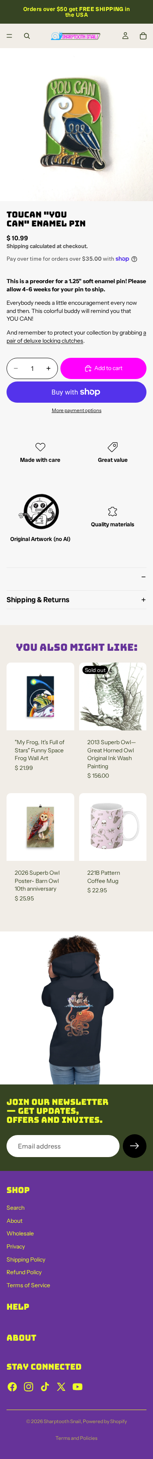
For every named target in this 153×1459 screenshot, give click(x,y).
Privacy (16, 1246)
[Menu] (9, 36)
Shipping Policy (26, 1259)
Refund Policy (24, 1272)
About (14, 1220)
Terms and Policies (76, 1438)
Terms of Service (28, 1285)
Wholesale (20, 1233)
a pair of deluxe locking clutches (76, 336)
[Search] (27, 36)
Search (15, 1207)
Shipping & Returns (38, 599)
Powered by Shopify (105, 1421)
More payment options (77, 410)
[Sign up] (134, 1146)
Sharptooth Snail (62, 1421)
